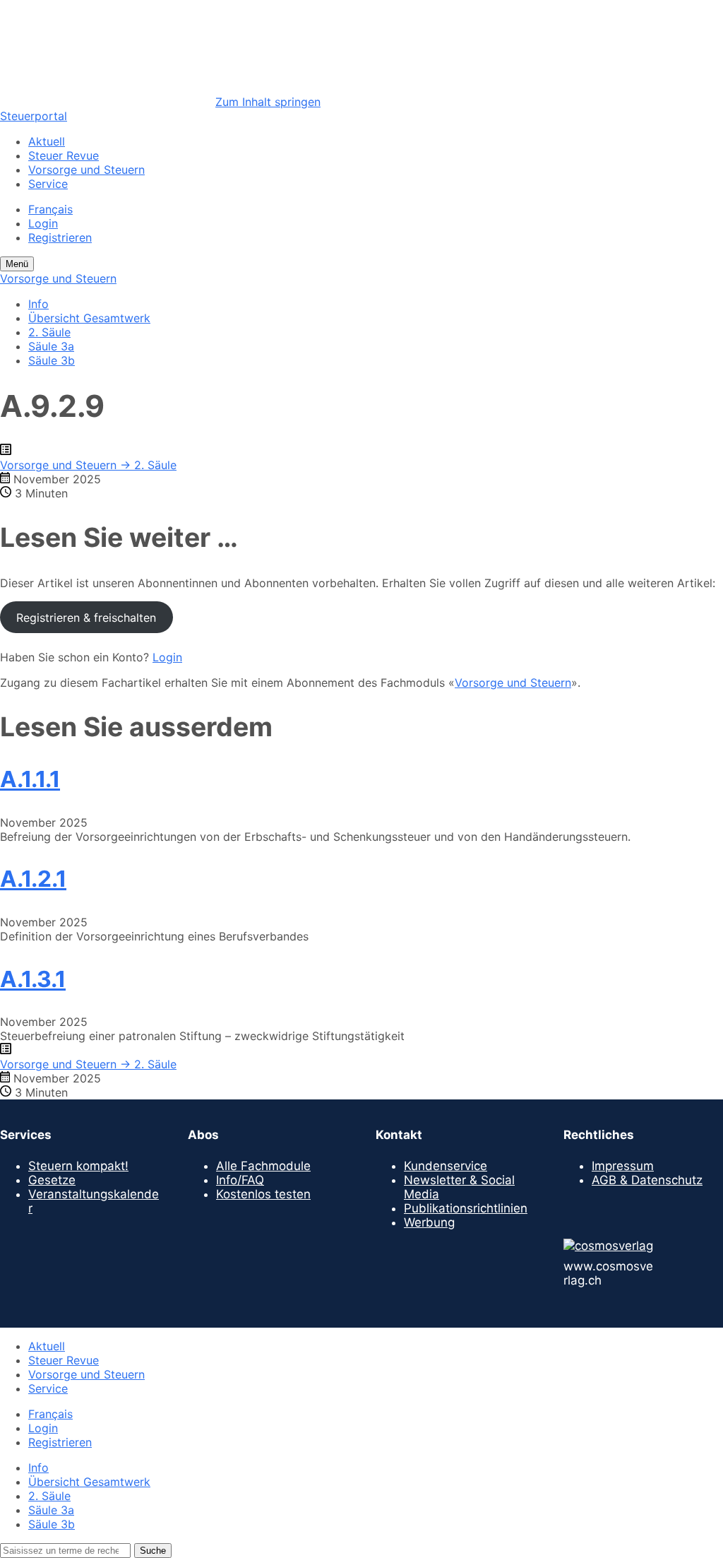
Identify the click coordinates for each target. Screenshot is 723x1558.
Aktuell (46, 141)
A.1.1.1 (30, 779)
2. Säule (49, 332)
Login (43, 223)
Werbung (429, 1222)
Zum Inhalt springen (268, 102)
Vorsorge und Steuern (86, 170)
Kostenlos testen (263, 1194)
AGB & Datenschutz (647, 1180)
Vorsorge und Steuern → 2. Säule (88, 465)
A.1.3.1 (33, 979)
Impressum (623, 1166)
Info (38, 304)
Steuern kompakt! (78, 1166)
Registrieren (60, 237)
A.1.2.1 (33, 878)
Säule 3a (51, 346)
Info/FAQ (240, 1180)
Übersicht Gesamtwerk (89, 318)
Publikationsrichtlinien (465, 1208)
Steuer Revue (63, 155)
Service (48, 184)
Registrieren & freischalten (86, 617)
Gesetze (52, 1180)
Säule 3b (51, 360)
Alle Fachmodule (263, 1166)
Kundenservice (445, 1166)
